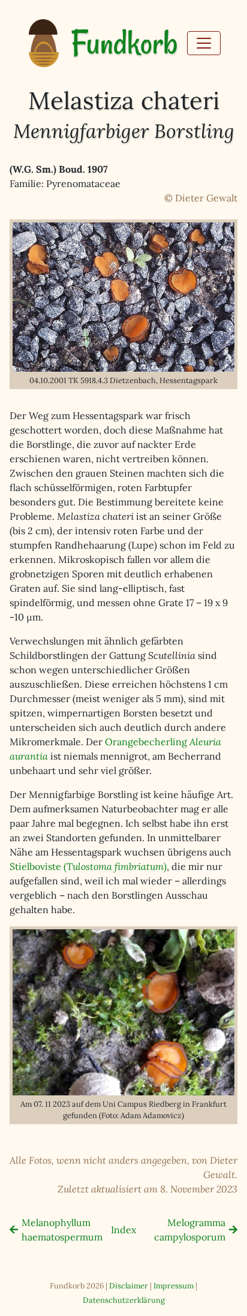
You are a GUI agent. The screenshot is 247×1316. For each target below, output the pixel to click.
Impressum (173, 1286)
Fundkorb (124, 43)
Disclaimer (128, 1286)
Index (123, 1230)
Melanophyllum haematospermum (62, 1229)
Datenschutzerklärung (124, 1300)
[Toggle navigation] (204, 43)
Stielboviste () (88, 866)
